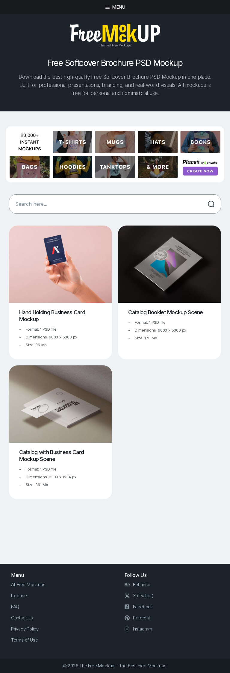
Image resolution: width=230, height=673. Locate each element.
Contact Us (22, 618)
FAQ (15, 607)
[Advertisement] (118, 530)
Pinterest (141, 618)
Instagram (142, 629)
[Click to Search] (211, 204)
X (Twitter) (143, 595)
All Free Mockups (28, 584)
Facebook (143, 607)
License (19, 595)
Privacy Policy (25, 629)
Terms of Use (24, 640)
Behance (142, 584)
